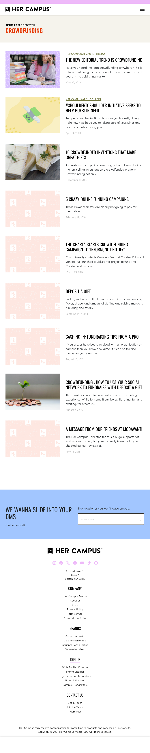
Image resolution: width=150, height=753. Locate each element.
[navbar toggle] (142, 9)
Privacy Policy (75, 609)
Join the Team (75, 707)
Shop (75, 605)
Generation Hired (75, 649)
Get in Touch (75, 702)
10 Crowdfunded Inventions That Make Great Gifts (101, 154)
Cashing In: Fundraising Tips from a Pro (102, 336)
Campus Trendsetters (75, 684)
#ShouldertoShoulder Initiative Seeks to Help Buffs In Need (103, 108)
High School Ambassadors (75, 676)
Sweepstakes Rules (75, 618)
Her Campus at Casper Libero (85, 53)
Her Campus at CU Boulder (83, 99)
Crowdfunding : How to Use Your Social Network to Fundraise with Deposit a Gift (104, 384)
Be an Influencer (75, 680)
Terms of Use (75, 613)
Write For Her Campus (75, 667)
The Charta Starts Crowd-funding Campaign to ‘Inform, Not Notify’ (97, 247)
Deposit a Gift (78, 291)
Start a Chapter (75, 671)
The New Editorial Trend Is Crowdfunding (104, 59)
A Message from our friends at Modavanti (104, 429)
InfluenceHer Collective (75, 645)
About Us (75, 600)
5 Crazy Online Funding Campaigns (97, 199)
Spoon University (75, 636)
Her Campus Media (75, 596)
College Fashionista (75, 640)
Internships (75, 711)
